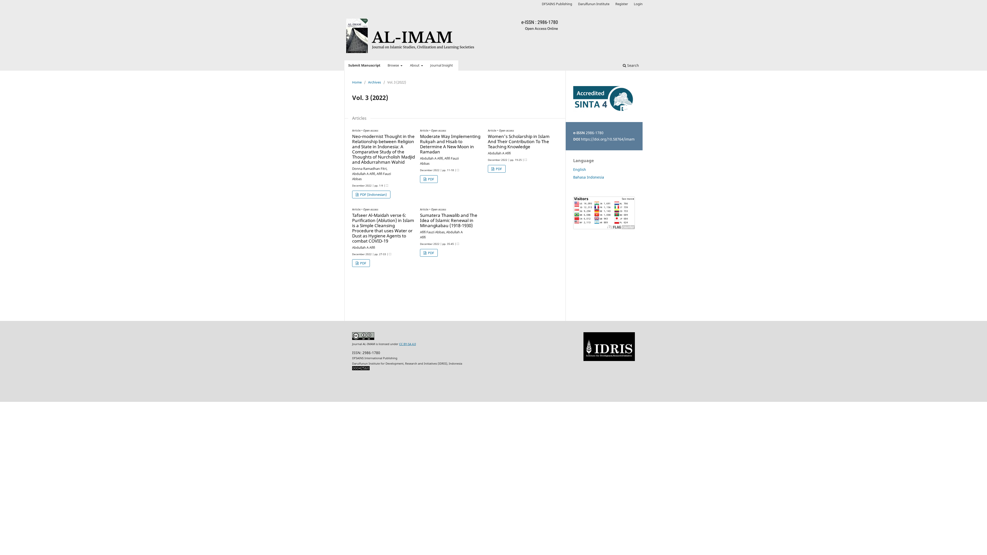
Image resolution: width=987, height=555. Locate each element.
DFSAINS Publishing (557, 4)
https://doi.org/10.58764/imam (608, 139)
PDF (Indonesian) (373, 194)
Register (621, 4)
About (415, 65)
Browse (394, 65)
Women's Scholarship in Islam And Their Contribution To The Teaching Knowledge (519, 141)
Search (632, 65)
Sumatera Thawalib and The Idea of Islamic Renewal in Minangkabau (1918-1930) (448, 220)
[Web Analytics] (361, 369)
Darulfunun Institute (593, 4)
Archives (374, 82)
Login (638, 4)
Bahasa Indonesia (588, 177)
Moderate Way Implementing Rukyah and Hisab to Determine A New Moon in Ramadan (450, 144)
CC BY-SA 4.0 (407, 344)
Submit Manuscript (364, 65)
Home (357, 82)
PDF (430, 179)
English (579, 169)
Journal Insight (441, 65)
